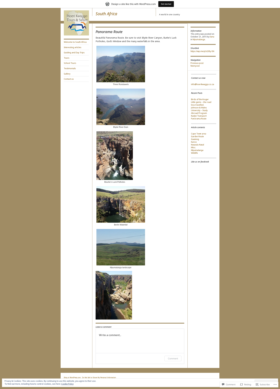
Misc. (193, 147)
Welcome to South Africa (75, 42)
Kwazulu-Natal (197, 144)
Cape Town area (198, 133)
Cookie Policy (67, 384)
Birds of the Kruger (200, 99)
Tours (66, 58)
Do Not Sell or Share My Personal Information (99, 377)
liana (212, 36)
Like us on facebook (200, 161)
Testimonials (70, 68)
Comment (173, 358)
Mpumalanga (199, 39)
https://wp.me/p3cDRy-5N (202, 51)
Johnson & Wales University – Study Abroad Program (199, 110)
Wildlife (194, 153)
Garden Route (197, 136)
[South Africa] (76, 34)
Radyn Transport (199, 115)
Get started (166, 4)
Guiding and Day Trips (74, 52)
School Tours (70, 63)
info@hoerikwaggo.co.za (202, 84)
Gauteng (195, 139)
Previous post (197, 63)
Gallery (67, 73)
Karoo (194, 142)
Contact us (69, 79)
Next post (195, 65)
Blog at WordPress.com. (72, 377)
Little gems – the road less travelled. (201, 103)
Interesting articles (72, 47)
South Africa (106, 13)
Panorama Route (198, 118)
